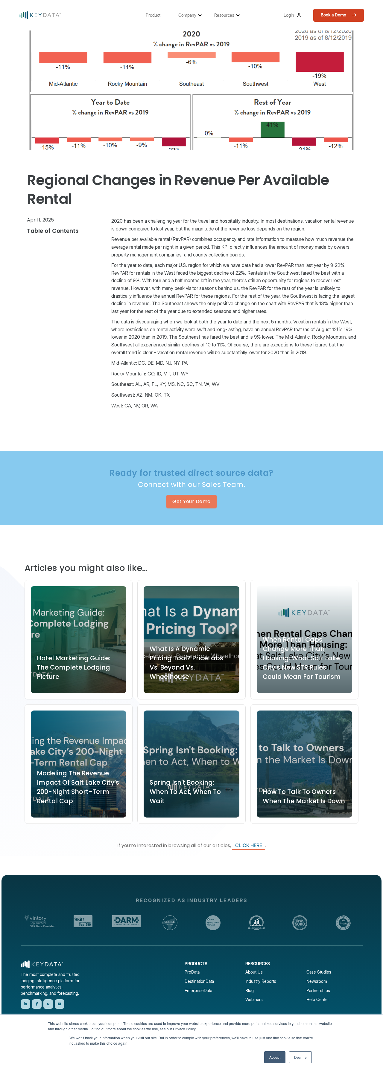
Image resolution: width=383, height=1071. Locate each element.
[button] (156, 15)
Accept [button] (274, 1057)
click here (248, 845)
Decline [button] (300, 1057)
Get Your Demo (191, 501)
